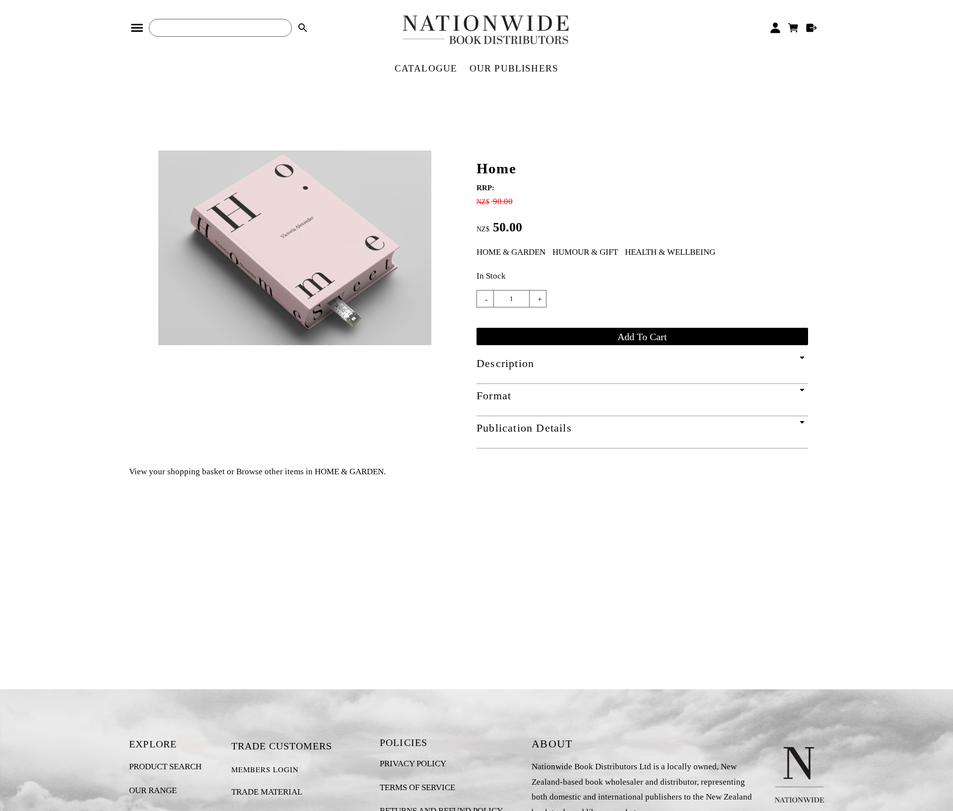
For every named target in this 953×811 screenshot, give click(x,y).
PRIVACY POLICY (413, 763)
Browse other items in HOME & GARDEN (310, 471)
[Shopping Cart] (793, 28)
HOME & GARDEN (510, 252)
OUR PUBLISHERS (514, 68)
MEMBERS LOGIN (265, 769)
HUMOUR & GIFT (585, 252)
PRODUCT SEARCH (165, 766)
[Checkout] (812, 28)
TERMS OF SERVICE (417, 787)
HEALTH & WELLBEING (670, 252)
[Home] (294, 342)
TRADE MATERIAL (266, 792)
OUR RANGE (153, 790)
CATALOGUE (426, 68)
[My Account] (775, 28)
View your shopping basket (177, 471)
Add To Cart (642, 336)
